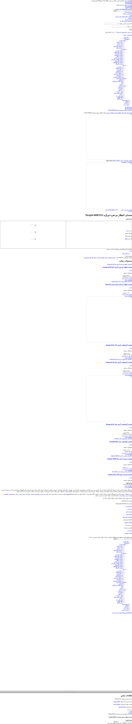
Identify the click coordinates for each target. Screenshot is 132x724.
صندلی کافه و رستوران (117, 59)
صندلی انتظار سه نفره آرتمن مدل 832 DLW (118, 284)
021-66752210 (128, 107)
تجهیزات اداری (122, 85)
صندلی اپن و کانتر (118, 58)
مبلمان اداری (122, 40)
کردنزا (121, 84)
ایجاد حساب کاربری (125, 21)
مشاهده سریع (128, 280)
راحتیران (28, 494)
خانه (131, 112)
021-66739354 (128, 2)
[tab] (64, 253)
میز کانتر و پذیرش (118, 74)
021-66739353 (128, 108)
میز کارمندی (119, 69)
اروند (24, 494)
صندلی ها (123, 49)
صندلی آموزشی (119, 61)
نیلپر (47, 494)
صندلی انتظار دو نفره (111, 112)
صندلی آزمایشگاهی (118, 62)
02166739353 (122, 707)
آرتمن (130, 270)
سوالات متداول (128, 522)
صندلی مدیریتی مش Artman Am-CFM (120, 474)
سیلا (124, 495)
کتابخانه (121, 80)
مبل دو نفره (120, 43)
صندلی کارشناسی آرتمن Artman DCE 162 (119, 424)
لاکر (122, 82)
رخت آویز (120, 87)
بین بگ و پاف (119, 47)
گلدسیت (6, 494)
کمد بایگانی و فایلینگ (118, 81)
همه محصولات (87, 257)
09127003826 (128, 3)
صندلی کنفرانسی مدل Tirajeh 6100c (120, 441)
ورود (130, 29)
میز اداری (129, 509)
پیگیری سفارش (128, 533)
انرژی (126, 495)
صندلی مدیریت (119, 50)
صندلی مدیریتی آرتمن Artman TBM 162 (119, 459)
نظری (130, 495)
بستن (130, 250)
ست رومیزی (119, 91)
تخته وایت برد (119, 96)
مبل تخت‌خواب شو (118, 46)
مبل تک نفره (120, 42)
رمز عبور (129, 26)
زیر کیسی (120, 90)
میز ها (124, 65)
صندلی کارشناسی (118, 52)
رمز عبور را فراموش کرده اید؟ (124, 32)
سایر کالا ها (120, 98)
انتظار (126, 238)
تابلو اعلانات (120, 97)
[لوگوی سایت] (123, 9)
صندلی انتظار (119, 56)
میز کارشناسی (119, 68)
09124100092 (117, 701)
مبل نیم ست (119, 45)
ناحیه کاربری (129, 506)
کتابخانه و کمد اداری (121, 78)
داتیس (32, 494)
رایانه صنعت (12, 494)
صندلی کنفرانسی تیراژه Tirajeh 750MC (122, 160)
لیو (44, 494)
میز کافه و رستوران (118, 77)
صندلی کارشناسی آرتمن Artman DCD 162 (119, 362)
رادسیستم (37, 494)
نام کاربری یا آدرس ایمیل (125, 23)
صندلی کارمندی (119, 53)
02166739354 (128, 7)
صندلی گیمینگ (119, 64)
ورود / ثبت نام (125, 610)
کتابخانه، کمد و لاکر (127, 517)
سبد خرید (129, 530)
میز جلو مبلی (119, 75)
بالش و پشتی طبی (118, 93)
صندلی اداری (129, 511)
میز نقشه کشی (119, 72)
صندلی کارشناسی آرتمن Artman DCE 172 (119, 345)
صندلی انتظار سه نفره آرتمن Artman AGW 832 (117, 267)
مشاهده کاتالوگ (60, 691)
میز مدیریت (120, 66)
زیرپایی (121, 94)
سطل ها (121, 88)
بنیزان (17, 494)
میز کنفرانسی (119, 71)
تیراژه (127, 230)
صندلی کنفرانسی (118, 55)
